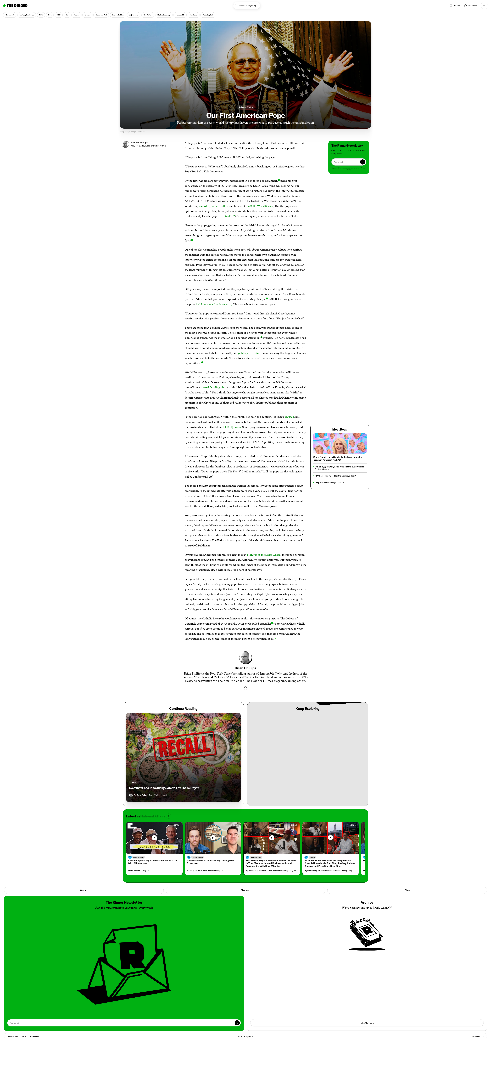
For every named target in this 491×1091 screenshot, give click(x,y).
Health (133, 782)
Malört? (230, 216)
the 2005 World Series (259, 206)
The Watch (147, 15)
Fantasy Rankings (26, 15)
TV (67, 15)
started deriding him (212, 387)
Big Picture (133, 15)
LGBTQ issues (232, 427)
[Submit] (362, 162)
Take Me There (367, 1023)
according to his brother (213, 206)
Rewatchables (118, 15)
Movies (76, 15)
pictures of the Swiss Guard (264, 554)
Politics (312, 857)
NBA (41, 15)
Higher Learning (163, 15)
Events (87, 15)
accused (289, 417)
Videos (457, 5)
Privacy (23, 1036)
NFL (50, 15)
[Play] (154, 837)
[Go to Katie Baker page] (131, 795)
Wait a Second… (134, 870)
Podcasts (472, 5)
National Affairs (245, 107)
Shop (407, 890)
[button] (246, 5)
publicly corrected (249, 353)
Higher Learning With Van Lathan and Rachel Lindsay (267, 870)
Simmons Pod (101, 15)
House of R (180, 15)
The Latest (9, 15)
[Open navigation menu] (484, 5)
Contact (84, 890)
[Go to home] (15, 5)
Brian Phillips (141, 142)
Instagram (476, 1036)
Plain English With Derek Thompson (201, 870)
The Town (193, 15)
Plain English (208, 15)
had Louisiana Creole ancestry (214, 304)
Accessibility (35, 1036)
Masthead (245, 890)
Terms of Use (12, 1036)
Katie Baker (141, 795)
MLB (59, 15)
